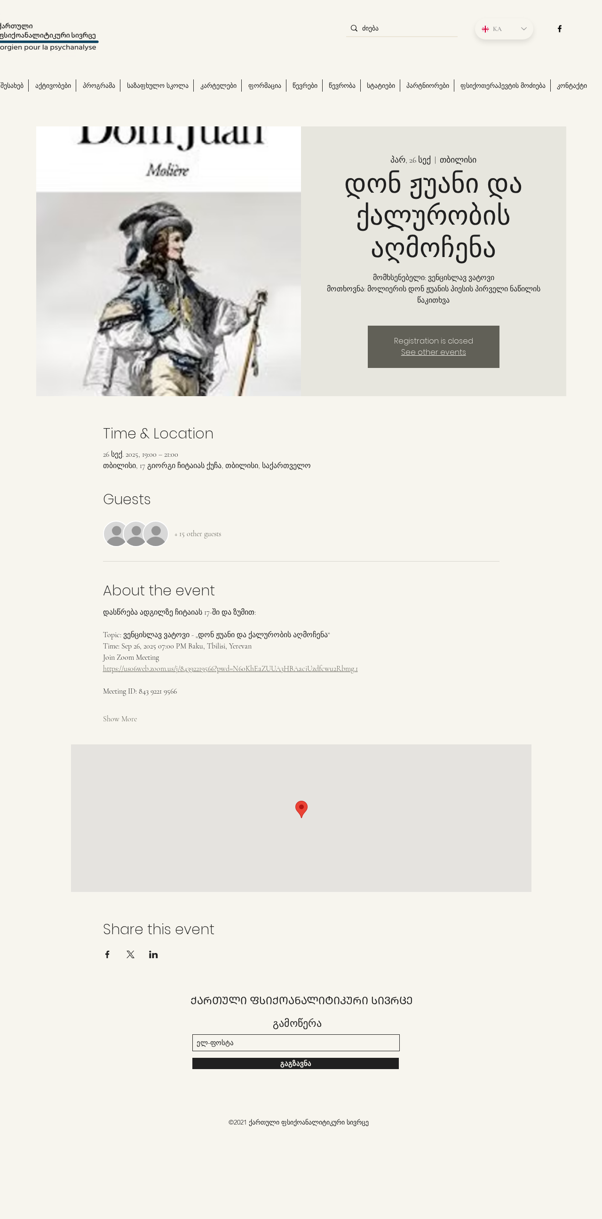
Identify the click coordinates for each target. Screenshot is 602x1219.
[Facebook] (559, 28)
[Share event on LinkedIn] (153, 954)
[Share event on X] (130, 954)
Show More (120, 719)
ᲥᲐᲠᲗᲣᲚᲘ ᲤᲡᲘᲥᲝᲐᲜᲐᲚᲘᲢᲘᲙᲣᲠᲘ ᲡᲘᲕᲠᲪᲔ (301, 1000)
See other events (433, 352)
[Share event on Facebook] (107, 954)
